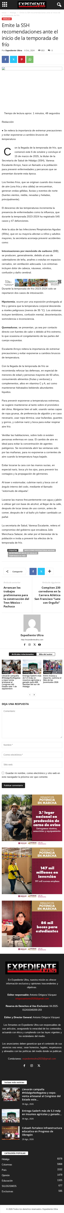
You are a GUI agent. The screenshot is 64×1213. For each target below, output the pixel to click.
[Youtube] (39, 644)
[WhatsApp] (29, 59)
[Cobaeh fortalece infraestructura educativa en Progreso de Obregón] (11, 1133)
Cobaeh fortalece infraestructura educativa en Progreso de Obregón (42, 1131)
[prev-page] (30, 694)
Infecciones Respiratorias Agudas (39, 550)
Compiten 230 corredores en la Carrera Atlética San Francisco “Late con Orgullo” (47, 595)
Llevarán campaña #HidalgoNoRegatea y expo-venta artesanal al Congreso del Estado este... (41, 1094)
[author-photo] (32, 623)
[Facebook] (5, 59)
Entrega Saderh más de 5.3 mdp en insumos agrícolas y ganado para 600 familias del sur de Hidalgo (32, 681)
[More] (49, 571)
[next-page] (34, 694)
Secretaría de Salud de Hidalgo (23, 553)
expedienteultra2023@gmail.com (39, 1058)
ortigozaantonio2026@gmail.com (32, 998)
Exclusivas (7, 1191)
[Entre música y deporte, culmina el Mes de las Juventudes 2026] (52, 667)
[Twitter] (13, 59)
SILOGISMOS (9, 1186)
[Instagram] (29, 644)
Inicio (4, 12)
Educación (7, 1180)
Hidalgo (13, 12)
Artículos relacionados (23, 654)
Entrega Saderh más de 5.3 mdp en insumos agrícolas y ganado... (42, 1112)
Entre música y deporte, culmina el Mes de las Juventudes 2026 (52, 678)
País (4, 1170)
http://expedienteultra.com (32, 640)
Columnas (7, 1164)
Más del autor (45, 654)
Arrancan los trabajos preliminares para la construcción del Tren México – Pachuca (16, 597)
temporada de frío (17, 556)
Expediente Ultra (14, 50)
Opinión (6, 1175)
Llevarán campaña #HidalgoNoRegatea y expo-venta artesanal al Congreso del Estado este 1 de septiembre (11, 682)
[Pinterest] (21, 59)
